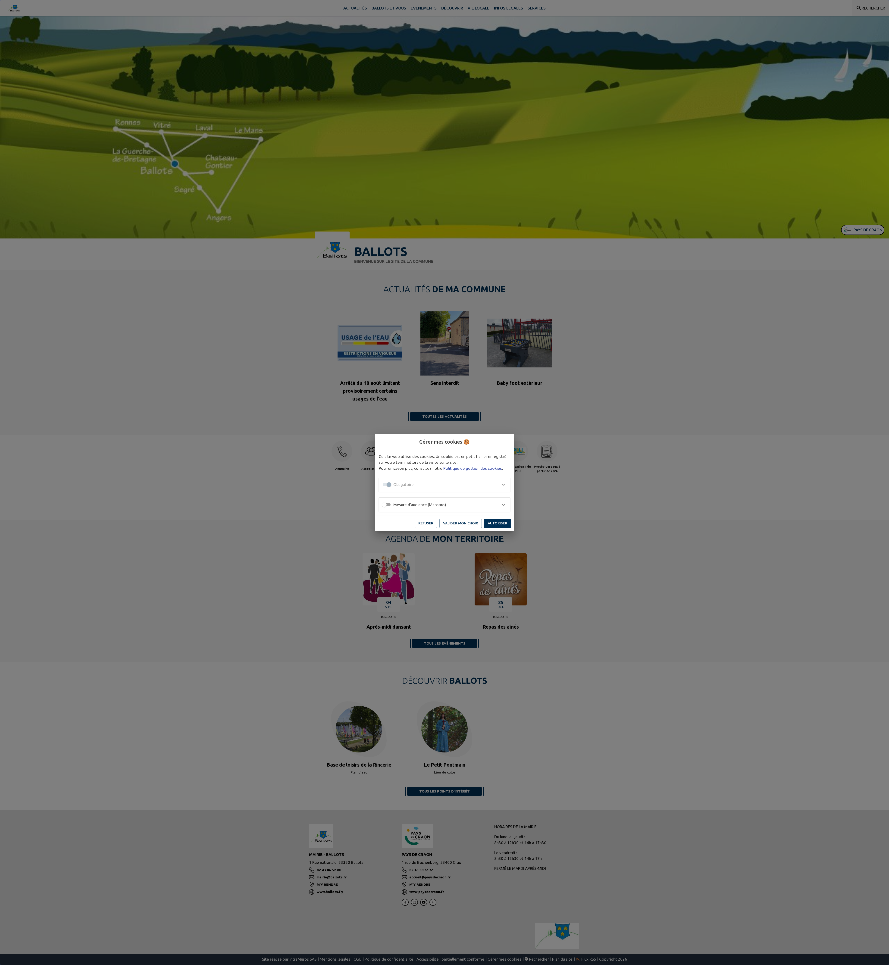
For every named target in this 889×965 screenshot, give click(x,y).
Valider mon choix (460, 523)
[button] (444, 484)
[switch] (384, 504)
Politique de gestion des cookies (472, 468)
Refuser (425, 523)
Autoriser (497, 523)
